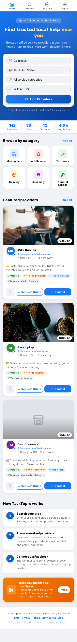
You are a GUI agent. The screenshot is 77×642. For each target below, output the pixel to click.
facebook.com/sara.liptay (34, 351)
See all (67, 140)
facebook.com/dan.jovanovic (36, 448)
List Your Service (52, 617)
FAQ (16, 617)
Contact (59, 292)
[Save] (10, 292)
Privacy (25, 617)
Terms (36, 617)
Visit (64, 589)
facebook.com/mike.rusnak (35, 254)
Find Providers (41, 99)
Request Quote (31, 292)
